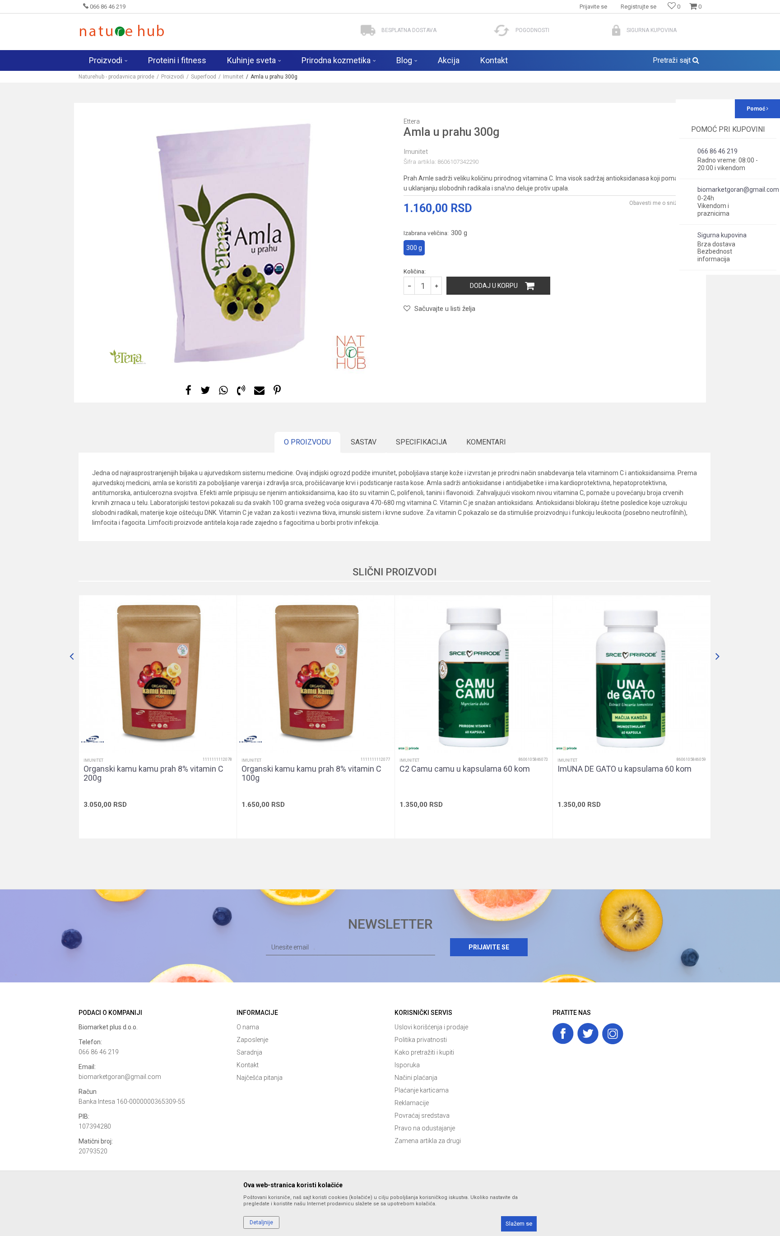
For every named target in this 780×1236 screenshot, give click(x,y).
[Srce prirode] (408, 748)
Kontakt (248, 1065)
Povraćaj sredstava (422, 1115)
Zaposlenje (252, 1039)
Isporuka (407, 1065)
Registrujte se (638, 6)
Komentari (486, 442)
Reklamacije (412, 1102)
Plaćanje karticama (422, 1090)
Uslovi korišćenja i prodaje (431, 1027)
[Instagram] (612, 1033)
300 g (414, 247)
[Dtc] (92, 739)
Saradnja (249, 1052)
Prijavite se (489, 947)
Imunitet (233, 77)
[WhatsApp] (223, 390)
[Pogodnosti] (502, 30)
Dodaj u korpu (494, 285)
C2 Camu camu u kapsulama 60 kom (464, 768)
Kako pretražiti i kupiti (424, 1052)
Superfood (203, 77)
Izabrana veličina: (435, 233)
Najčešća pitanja (260, 1077)
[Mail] (259, 390)
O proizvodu (307, 442)
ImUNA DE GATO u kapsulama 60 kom (624, 768)
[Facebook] (188, 390)
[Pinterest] (277, 390)
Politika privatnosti (421, 1039)
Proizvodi (172, 77)
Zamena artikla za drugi (428, 1140)
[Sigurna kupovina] (616, 30)
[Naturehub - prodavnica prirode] (122, 30)
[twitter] (588, 1033)
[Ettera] (128, 358)
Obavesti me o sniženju (658, 203)
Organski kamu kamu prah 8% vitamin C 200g (153, 773)
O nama (248, 1027)
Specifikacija (421, 442)
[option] (234, 238)
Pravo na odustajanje (425, 1128)
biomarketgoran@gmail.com (120, 1076)
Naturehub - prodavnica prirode (116, 77)
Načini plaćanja (416, 1077)
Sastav (363, 442)
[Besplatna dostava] (368, 30)
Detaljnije (261, 1222)
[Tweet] (205, 390)
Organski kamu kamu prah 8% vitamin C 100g (311, 773)
